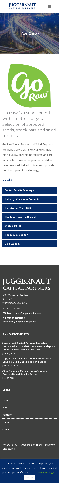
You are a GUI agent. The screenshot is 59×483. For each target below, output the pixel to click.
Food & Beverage (24, 190)
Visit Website (13, 243)
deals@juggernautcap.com (29, 313)
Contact (6, 429)
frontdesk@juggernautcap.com (19, 321)
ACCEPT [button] (29, 477)
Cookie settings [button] (45, 472)
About (5, 407)
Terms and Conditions (30, 444)
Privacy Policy (9, 444)
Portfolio (7, 414)
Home (5, 400)
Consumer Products (27, 199)
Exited (17, 225)
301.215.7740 (14, 308)
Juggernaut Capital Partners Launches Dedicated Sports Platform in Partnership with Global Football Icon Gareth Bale (29, 346)
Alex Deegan (20, 234)
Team (5, 422)
